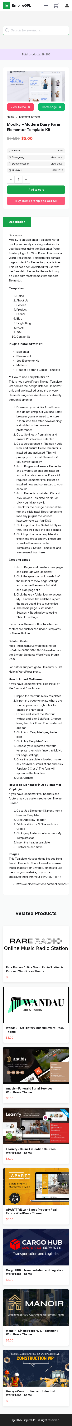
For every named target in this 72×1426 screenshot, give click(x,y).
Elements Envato (29, 116)
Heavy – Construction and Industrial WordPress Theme (30, 1393)
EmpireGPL (29, 1420)
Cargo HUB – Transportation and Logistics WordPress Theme (35, 1272)
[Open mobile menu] (46, 5)
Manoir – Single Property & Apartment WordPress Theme (32, 1332)
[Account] (67, 5)
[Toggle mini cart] (56, 5)
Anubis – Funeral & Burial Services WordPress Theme (29, 1090)
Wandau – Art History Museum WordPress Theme (35, 1029)
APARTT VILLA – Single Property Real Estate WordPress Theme (31, 1211)
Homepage (49, 107)
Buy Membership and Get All (36, 200)
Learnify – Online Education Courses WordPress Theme (31, 1150)
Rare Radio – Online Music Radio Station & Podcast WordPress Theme (34, 969)
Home (10, 116)
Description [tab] (17, 221)
